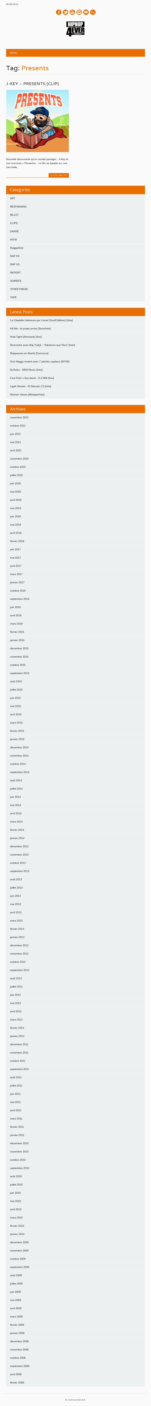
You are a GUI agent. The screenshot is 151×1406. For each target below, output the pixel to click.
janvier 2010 (17, 1234)
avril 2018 (16, 532)
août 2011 (16, 1077)
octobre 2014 (18, 763)
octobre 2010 (18, 1159)
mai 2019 (15, 508)
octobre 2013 (18, 862)
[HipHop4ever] (75, 37)
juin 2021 (15, 433)
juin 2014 (15, 796)
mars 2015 (16, 722)
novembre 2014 (19, 755)
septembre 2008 (19, 1366)
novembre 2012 (19, 953)
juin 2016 (15, 607)
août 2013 (16, 879)
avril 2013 (16, 912)
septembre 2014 (19, 772)
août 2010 (16, 1176)
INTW (13, 239)
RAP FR (15, 256)
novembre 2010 (19, 1151)
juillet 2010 (16, 1184)
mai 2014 (15, 805)
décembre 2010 (19, 1143)
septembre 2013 (19, 871)
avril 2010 (16, 1209)
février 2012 (17, 1027)
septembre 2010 (19, 1168)
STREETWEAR (19, 289)
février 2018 (17, 541)
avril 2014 (16, 813)
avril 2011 (15, 1110)
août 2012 (16, 978)
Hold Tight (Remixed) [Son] (26, 336)
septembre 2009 (19, 1267)
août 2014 (16, 780)
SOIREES (15, 280)
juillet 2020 (16, 475)
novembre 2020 (19, 458)
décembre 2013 (19, 846)
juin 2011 (15, 1093)
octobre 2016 (18, 590)
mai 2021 (15, 442)
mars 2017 (16, 574)
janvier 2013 (17, 937)
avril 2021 (16, 450)
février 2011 (17, 1126)
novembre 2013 (19, 854)
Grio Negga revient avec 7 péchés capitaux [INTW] (39, 361)
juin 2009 (15, 1291)
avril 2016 (16, 615)
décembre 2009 (19, 1242)
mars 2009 (16, 1316)
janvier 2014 (17, 838)
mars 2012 (16, 1019)
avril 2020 (16, 499)
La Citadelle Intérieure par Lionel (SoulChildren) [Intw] (41, 320)
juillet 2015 (16, 689)
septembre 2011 (19, 1069)
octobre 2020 (18, 466)
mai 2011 (15, 1102)
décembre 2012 (19, 945)
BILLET (14, 214)
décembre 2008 (19, 1341)
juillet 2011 (16, 1085)
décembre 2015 (19, 648)
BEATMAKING (18, 206)
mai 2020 (15, 491)
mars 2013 (16, 920)
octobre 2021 (18, 425)
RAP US (63, 175)
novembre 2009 (19, 1250)
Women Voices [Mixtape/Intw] (27, 394)
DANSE (14, 231)
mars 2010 (16, 1217)
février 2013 (17, 928)
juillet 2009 (16, 1283)
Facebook (59, 12)
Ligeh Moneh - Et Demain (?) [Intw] (30, 386)
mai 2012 (15, 1003)
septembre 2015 (19, 673)
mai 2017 (15, 557)
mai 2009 (15, 1300)
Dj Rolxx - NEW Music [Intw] (26, 369)
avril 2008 (16, 1374)
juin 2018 (15, 516)
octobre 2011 (17, 1060)
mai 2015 (15, 706)
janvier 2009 (17, 1333)
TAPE (13, 297)
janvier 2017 (17, 582)
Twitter (65, 12)
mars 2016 (16, 623)
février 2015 (17, 730)
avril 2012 (16, 1011)
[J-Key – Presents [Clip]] (37, 151)
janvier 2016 (17, 640)
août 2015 (16, 681)
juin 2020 (15, 483)
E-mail (86, 12)
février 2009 (17, 1324)
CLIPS (54, 175)
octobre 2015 (18, 664)
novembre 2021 (19, 417)
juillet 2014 (16, 788)
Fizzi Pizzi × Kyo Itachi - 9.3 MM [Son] (32, 378)
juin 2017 (15, 549)
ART (12, 198)
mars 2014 (16, 821)
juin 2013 (15, 895)
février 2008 (17, 1382)
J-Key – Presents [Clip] (32, 83)
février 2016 (17, 631)
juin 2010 (15, 1192)
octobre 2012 (18, 961)
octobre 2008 (18, 1357)
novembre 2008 (19, 1349)
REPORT (15, 272)
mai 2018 (15, 524)
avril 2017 (16, 565)
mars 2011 (16, 1118)
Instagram (79, 12)
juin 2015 (15, 697)
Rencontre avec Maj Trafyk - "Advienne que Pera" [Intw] (42, 345)
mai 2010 (15, 1201)
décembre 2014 (19, 747)
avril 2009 (16, 1308)
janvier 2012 (17, 1036)
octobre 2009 (18, 1258)
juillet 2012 (16, 986)
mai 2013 (15, 904)
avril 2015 (16, 714)
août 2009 (16, 1275)
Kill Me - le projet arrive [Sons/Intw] (30, 328)
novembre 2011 (19, 1052)
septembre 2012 (19, 970)
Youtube (72, 12)
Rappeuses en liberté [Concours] (29, 353)
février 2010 (17, 1225)
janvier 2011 (17, 1135)
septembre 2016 (19, 598)
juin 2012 (15, 994)
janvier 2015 (17, 739)
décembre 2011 (19, 1044)
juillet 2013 (16, 887)
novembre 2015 (19, 656)
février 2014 (17, 829)
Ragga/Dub (16, 247)
